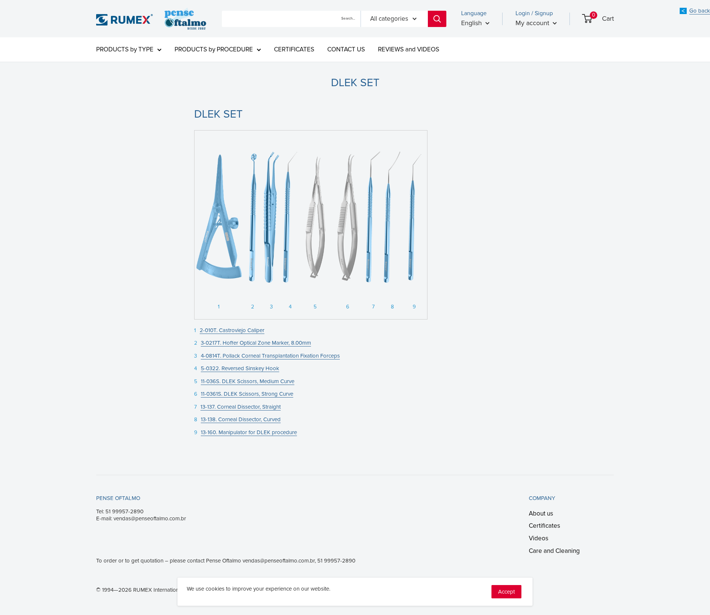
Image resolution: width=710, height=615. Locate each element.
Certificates (544, 526)
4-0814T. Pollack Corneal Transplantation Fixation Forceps (270, 355)
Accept (506, 591)
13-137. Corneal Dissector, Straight (240, 406)
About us (541, 513)
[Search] (437, 19)
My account (533, 23)
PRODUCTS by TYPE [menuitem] (124, 49)
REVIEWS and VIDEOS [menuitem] (408, 49)
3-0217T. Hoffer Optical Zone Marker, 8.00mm (256, 342)
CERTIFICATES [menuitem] (294, 49)
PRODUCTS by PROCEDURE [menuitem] (214, 49)
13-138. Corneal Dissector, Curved (241, 419)
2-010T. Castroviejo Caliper (232, 330)
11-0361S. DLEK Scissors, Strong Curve (247, 394)
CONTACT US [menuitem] (346, 49)
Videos (538, 538)
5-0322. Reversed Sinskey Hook (240, 368)
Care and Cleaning (554, 551)
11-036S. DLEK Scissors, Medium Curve (247, 381)
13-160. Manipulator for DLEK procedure (249, 432)
